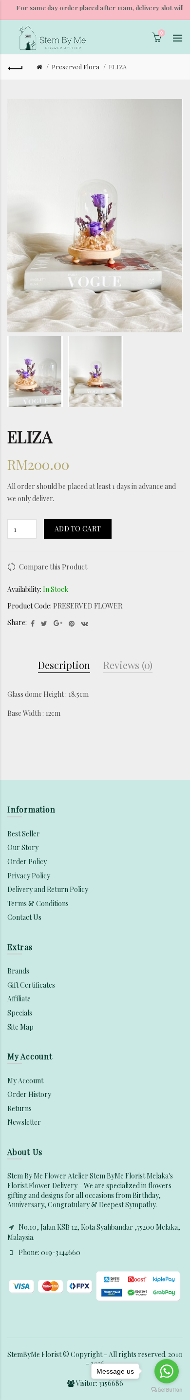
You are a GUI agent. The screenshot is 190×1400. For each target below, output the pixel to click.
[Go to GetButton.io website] (166, 1390)
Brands (18, 970)
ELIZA (118, 66)
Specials (19, 1012)
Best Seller (23, 833)
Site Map (20, 1027)
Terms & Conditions (38, 903)
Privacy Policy (28, 875)
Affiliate (19, 998)
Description (64, 664)
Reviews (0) (127, 664)
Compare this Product (53, 566)
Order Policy (27, 861)
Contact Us (24, 917)
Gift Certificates (31, 985)
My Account (25, 1080)
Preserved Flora (75, 66)
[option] (35, 371)
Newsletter (24, 1122)
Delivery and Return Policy (47, 889)
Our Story (22, 847)
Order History (29, 1094)
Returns (19, 1108)
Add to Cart (78, 528)
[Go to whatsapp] (166, 1371)
